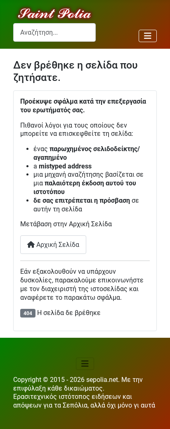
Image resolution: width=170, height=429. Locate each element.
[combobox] (54, 32)
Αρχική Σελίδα (57, 245)
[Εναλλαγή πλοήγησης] (148, 36)
